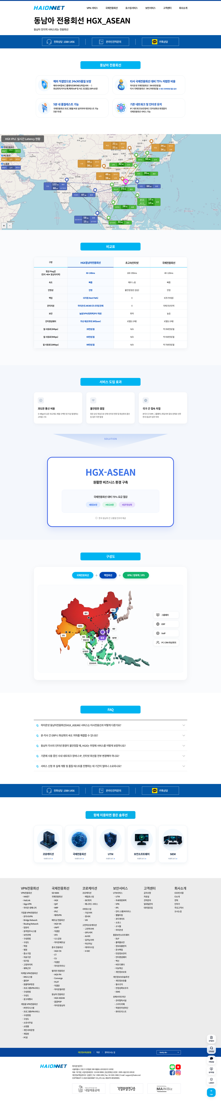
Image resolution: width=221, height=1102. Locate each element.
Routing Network (31, 923)
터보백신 (119, 968)
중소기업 (27, 953)
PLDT (56, 981)
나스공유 (57, 938)
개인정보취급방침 (84, 1052)
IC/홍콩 (6, 163)
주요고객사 (178, 907)
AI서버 (87, 936)
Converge (58, 978)
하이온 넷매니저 (30, 907)
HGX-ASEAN (59, 997)
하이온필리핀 (59, 989)
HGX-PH (57, 974)
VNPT (56, 927)
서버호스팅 (86, 908)
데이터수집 (89, 947)
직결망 (57, 931)
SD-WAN (55, 892)
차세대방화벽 (121, 900)
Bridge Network (30, 920)
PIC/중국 (6, 155)
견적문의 (147, 900)
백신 (117, 960)
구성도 (26, 942)
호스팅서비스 (131, 8)
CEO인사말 (179, 892)
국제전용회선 (111, 8)
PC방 (26, 1037)
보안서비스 (150, 8)
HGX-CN (57, 950)
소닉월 (118, 926)
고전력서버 (89, 928)
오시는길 (178, 911)
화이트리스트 (121, 1011)
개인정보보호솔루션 (121, 976)
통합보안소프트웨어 (121, 934)
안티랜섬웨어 (121, 957)
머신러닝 (88, 943)
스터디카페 (120, 1004)
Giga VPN (27, 903)
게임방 (26, 1033)
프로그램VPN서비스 (32, 987)
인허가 (177, 903)
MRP (56, 907)
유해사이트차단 (119, 996)
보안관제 (27, 934)
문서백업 (119, 949)
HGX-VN (57, 923)
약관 (98, 1052)
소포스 (118, 922)
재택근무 (27, 968)
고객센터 (167, 8)
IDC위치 (88, 900)
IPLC (56, 911)
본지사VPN (28, 916)
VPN (117, 903)
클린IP (26, 980)
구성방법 (27, 938)
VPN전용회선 (30, 888)
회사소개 (183, 8)
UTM (118, 896)
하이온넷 (119, 929)
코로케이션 (89, 888)
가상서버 (88, 912)
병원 (25, 949)
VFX (56, 934)
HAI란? (26, 896)
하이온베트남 (59, 942)
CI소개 (177, 896)
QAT (56, 903)
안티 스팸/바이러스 (123, 911)
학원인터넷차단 (122, 1007)
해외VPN (58, 915)
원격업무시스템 (30, 931)
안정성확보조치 (122, 987)
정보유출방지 (121, 945)
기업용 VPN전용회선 (29, 912)
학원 (25, 945)
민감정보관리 (121, 953)
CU (55, 958)
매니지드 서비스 (91, 903)
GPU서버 (88, 932)
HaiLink (27, 900)
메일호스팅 (89, 896)
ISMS (118, 991)
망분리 (26, 927)
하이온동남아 (59, 1005)
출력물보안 (120, 942)
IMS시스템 (28, 976)
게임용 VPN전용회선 (29, 1004)
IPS (117, 907)
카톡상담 (163, 42)
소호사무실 (28, 1022)
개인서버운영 (29, 1029)
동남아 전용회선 (58, 994)
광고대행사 (28, 999)
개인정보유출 (121, 980)
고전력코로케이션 (89, 925)
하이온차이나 (59, 965)
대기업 (26, 960)
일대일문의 (148, 903)
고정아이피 (28, 964)
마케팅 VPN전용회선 (29, 973)
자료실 (146, 896)
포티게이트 (120, 918)
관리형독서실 (121, 1000)
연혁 (176, 900)
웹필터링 (119, 915)
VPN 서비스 (92, 8)
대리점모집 (148, 907)
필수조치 (119, 984)
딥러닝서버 (89, 939)
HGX (56, 900)
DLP (117, 938)
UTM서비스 (118, 892)
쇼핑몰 (26, 1026)
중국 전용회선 (57, 947)
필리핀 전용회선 (58, 970)
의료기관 (27, 957)
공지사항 (147, 892)
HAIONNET (49, 8)
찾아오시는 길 (110, 1052)
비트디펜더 (120, 964)
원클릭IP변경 (29, 984)
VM (86, 920)
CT (55, 954)
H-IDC (87, 950)
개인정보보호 (121, 971)
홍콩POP (58, 1001)
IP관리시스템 (29, 1007)
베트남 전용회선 (58, 920)
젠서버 (87, 916)
